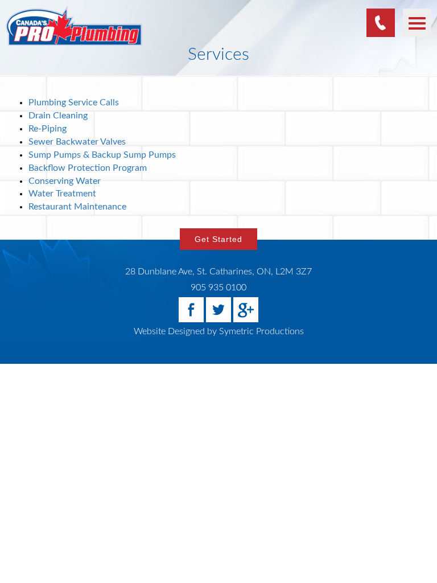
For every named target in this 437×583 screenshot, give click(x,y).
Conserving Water (64, 181)
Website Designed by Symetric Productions (219, 331)
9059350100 (380, 23)
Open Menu (417, 23)
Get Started (218, 239)
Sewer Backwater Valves (77, 141)
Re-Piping (47, 128)
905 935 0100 (218, 287)
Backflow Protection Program (87, 168)
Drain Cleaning (58, 115)
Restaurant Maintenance (77, 206)
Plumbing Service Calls (73, 102)
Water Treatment (62, 193)
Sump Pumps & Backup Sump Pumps (102, 154)
